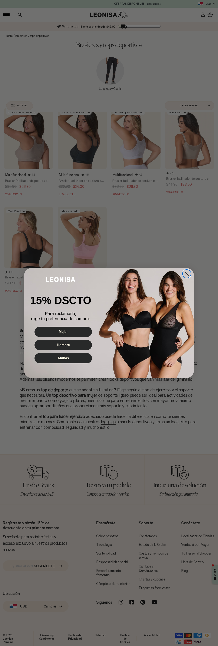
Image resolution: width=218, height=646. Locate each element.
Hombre (63, 345)
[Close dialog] (186, 274)
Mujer (63, 332)
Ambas (63, 358)
